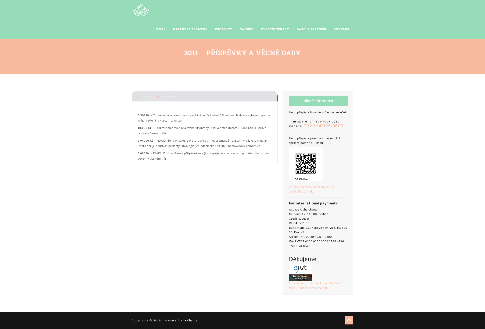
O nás (160, 29)
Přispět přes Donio (318, 101)
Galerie (246, 29)
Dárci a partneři (311, 29)
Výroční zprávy (275, 29)
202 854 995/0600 (323, 125)
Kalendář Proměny (190, 29)
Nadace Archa (169, 96)
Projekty (223, 29)
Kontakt (342, 29)
